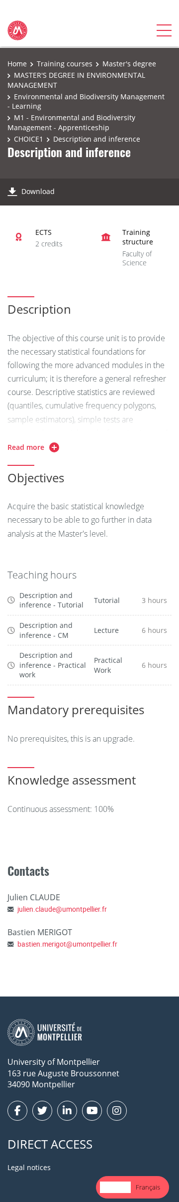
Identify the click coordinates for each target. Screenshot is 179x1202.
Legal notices (29, 1167)
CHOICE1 (28, 139)
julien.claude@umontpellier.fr (62, 909)
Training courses (64, 63)
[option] (148, 1187)
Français (148, 1187)
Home (17, 63)
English (115, 1187)
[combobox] (115, 1187)
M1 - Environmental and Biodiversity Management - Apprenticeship (71, 122)
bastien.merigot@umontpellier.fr (67, 944)
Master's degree (129, 63)
